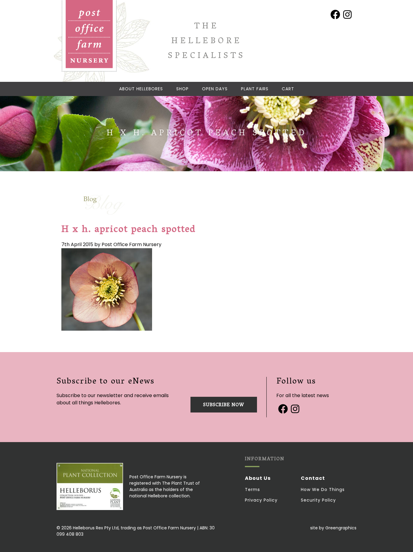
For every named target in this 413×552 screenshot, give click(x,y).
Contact (313, 478)
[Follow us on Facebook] (335, 14)
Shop (182, 89)
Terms (252, 489)
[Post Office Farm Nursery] (89, 36)
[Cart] (288, 89)
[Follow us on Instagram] (347, 14)
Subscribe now (223, 405)
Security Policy (318, 500)
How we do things (323, 489)
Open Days (215, 89)
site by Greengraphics (333, 528)
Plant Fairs (254, 89)
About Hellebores (141, 89)
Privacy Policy (261, 500)
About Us (258, 478)
